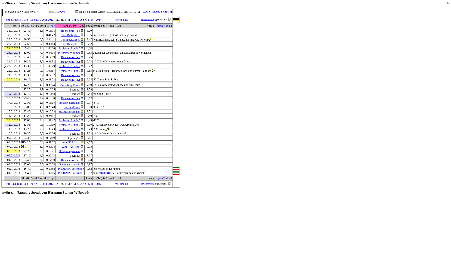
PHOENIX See (107, 172)
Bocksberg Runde (70, 85)
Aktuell (167, 25)
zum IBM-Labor (71, 142)
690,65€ (25, 25)
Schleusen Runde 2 (69, 48)
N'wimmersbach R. (69, 164)
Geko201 (60, 11)
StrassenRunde (72, 107)
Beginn (159, 25)
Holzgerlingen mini (69, 102)
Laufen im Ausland (154, 11)
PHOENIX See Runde (71, 168)
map (168, 11)
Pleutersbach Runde (69, 52)
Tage (52, 25)
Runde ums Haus (70, 30)
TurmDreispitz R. (70, 35)
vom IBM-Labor (71, 146)
